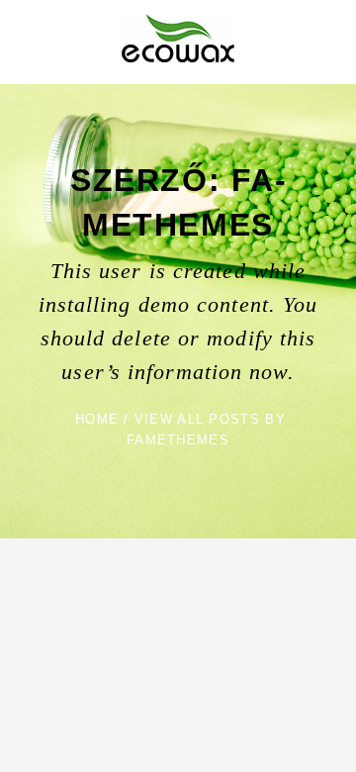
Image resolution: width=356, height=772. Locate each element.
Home (97, 419)
